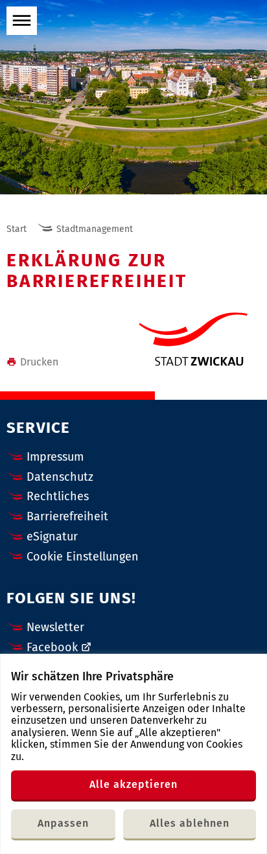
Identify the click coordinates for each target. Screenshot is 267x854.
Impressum (55, 457)
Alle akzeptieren (133, 784)
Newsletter (55, 627)
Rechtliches (58, 496)
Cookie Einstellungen (83, 557)
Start (16, 229)
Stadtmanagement (94, 229)
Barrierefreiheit (67, 516)
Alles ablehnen (189, 823)
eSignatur (52, 536)
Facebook (52, 647)
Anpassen (63, 823)
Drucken (39, 362)
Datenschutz (60, 477)
